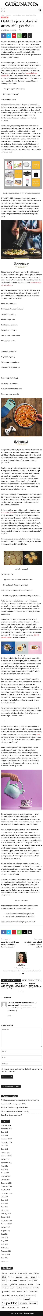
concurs (23, 1281)
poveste (19, 1291)
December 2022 (6, 1139)
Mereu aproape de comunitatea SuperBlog (15, 1111)
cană (38, 734)
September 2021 (6, 1163)
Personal (8, 15)
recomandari (17, 1295)
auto (30, 1273)
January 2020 (5, 1217)
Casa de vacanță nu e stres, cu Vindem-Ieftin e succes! (10, 944)
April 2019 (4, 1244)
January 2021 (5, 1180)
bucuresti (10, 1277)
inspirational (22, 1284)
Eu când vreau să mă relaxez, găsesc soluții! (33, 944)
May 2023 (4, 1135)
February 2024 (6, 1125)
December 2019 (6, 1220)
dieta (35, 1280)
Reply (9, 1015)
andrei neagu (22, 1273)
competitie (12, 1280)
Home (2, 15)
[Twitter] (23, 974)
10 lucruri (4, 1273)
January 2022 (5, 1152)
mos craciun (27, 1288)
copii (30, 1280)
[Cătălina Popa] (21, 3)
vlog (18, 1307)
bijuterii (36, 1273)
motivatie (36, 1288)
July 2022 (4, 1146)
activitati (13, 1273)
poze (25, 1291)
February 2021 (6, 1176)
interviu (30, 1284)
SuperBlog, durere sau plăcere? (11, 1115)
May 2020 (4, 1203)
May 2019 (4, 1241)
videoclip (11, 1307)
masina (4, 1288)
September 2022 (6, 1142)
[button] (39, 10)
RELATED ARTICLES (11, 980)
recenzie (5, 1295)
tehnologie (23, 1303)
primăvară (33, 1291)
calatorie (19, 1277)
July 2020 (4, 1197)
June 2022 (4, 1149)
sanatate (4, 1299)
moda (19, 1288)
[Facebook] (20, 974)
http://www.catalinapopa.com (21, 968)
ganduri (13, 1284)
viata (3, 1307)
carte (26, 1277)
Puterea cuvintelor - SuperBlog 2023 (21, 985)
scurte (11, 1299)
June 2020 (4, 1200)
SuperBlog (10, 1303)
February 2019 (6, 1251)
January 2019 (5, 1254)
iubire (38, 1284)
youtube (25, 1307)
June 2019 (4, 1237)
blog (4, 1277)
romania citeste (30, 1295)
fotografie (4, 1284)
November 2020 (6, 1186)
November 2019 (6, 1224)
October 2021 (5, 1159)
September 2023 (6, 1129)
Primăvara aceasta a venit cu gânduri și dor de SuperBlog (7, 986)
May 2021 (4, 1166)
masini (12, 1288)
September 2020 (6, 1193)
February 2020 (6, 1214)
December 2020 (6, 1183)
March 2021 (5, 1173)
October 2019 (5, 1227)
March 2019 (5, 1248)
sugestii (27, 1299)
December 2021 (6, 1156)
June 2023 (4, 1132)
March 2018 (5, 1261)
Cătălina (6, 30)
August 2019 (5, 1231)
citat (38, 1277)
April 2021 (4, 1169)
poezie (13, 1291)
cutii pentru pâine (7, 513)
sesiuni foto (19, 1299)
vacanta (32, 1303)
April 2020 (4, 1207)
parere (5, 1291)
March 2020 (5, 1210)
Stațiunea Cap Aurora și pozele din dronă (35, 986)
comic (4, 1280)
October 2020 (5, 1190)
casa (33, 1277)
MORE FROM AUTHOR (31, 980)
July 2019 (4, 1234)
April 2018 (4, 1258)
